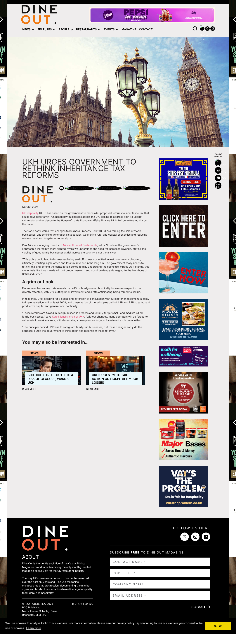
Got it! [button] (218, 626)
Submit (198, 607)
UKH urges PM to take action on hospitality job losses (115, 378)
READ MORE (30, 388)
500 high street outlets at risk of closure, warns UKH (51, 378)
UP (218, 186)
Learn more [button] (33, 628)
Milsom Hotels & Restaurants (80, 245)
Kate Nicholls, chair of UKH (68, 316)
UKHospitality (30, 213)
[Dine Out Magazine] (39, 15)
